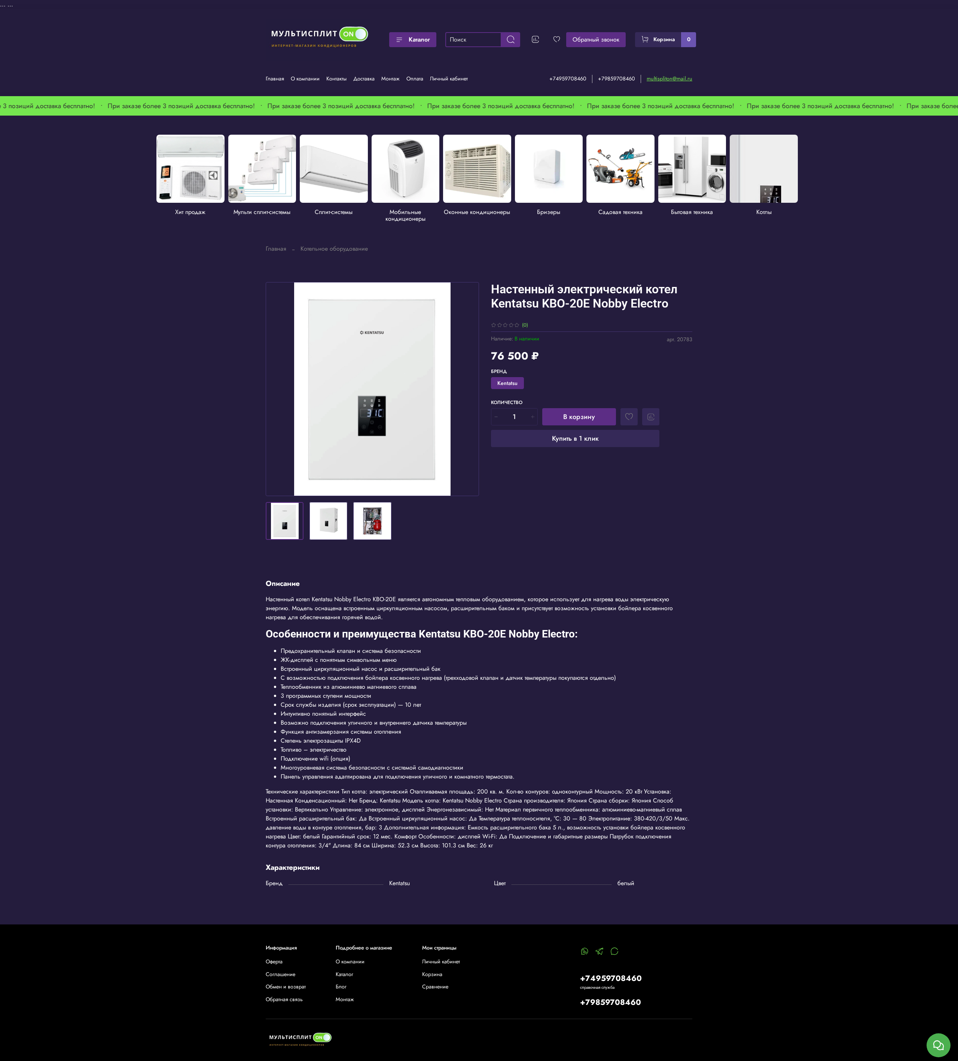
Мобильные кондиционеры (405, 215)
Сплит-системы (334, 212)
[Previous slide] (278, 389)
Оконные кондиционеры (477, 212)
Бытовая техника (692, 212)
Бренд (499, 372)
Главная (275, 78)
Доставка (364, 78)
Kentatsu (507, 383)
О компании (305, 78)
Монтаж (390, 78)
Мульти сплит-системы (262, 212)
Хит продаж (190, 212)
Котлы (764, 212)
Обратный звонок (596, 39)
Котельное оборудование (334, 248)
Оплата (414, 78)
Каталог (419, 39)
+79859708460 (616, 78)
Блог (341, 986)
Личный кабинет (449, 78)
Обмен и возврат (286, 986)
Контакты (336, 78)
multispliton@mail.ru (669, 78)
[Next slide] (467, 389)
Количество (506, 403)
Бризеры (549, 212)
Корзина (432, 974)
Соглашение (280, 974)
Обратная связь (284, 999)
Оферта (274, 961)
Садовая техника (620, 212)
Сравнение (435, 986)
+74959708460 (567, 78)
